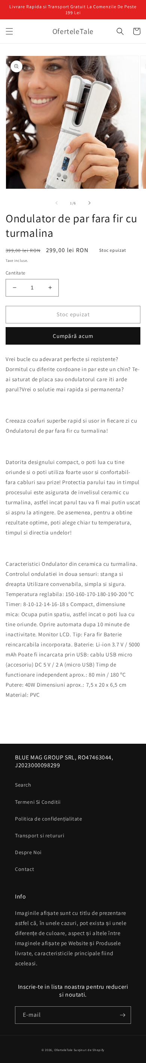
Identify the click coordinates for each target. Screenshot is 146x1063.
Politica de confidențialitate (48, 818)
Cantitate (15, 273)
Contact (24, 869)
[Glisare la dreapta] (89, 203)
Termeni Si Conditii (37, 802)
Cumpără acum (73, 335)
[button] (9, 31)
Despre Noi (28, 852)
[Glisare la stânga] (56, 203)
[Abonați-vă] (122, 1015)
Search (23, 784)
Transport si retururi (39, 835)
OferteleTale (63, 1050)
